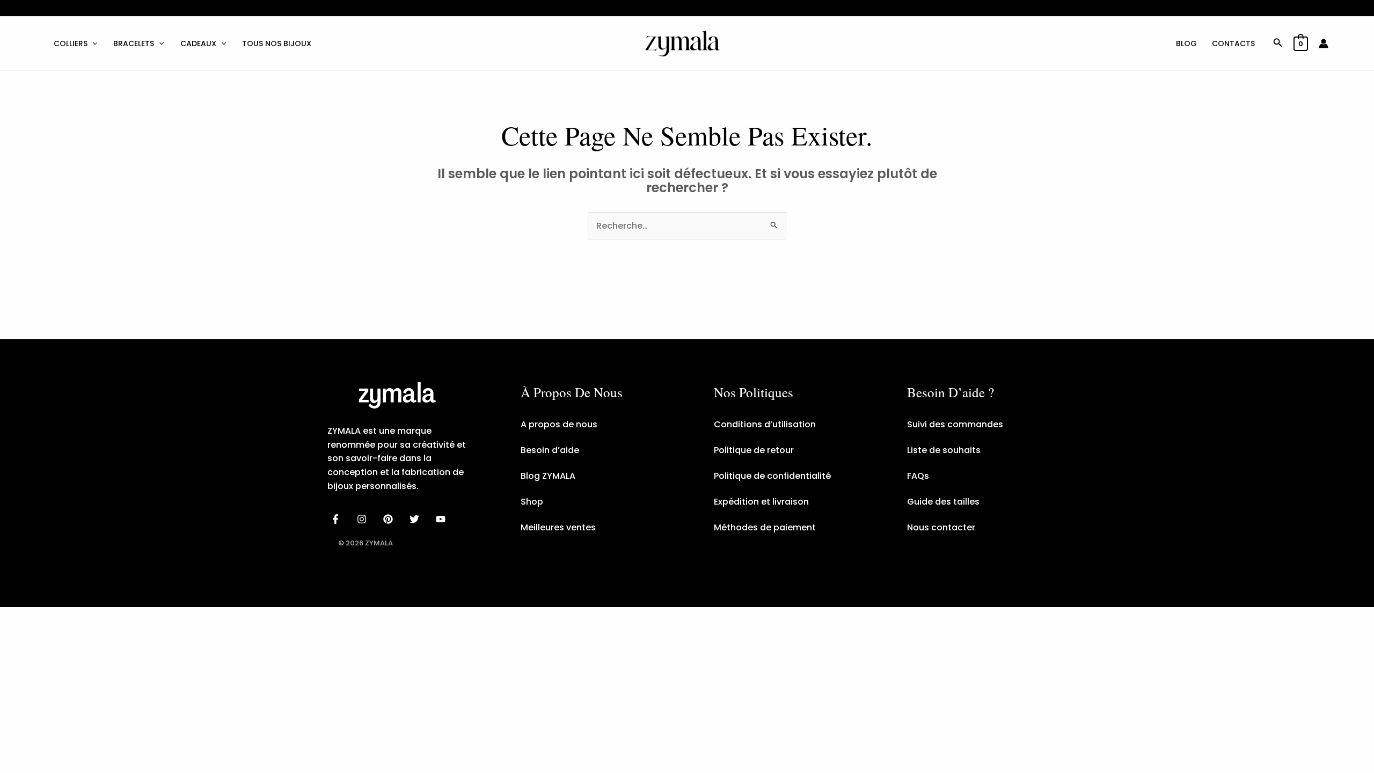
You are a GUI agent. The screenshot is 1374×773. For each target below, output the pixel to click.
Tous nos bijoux (276, 43)
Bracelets (133, 43)
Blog (1186, 43)
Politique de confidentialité (772, 476)
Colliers (70, 43)
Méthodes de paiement (765, 527)
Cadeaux (198, 43)
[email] (442, 519)
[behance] (390, 519)
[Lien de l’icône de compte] (1323, 43)
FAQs (918, 476)
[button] (92, 43)
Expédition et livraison (761, 501)
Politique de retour (754, 450)
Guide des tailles (943, 501)
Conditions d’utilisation (765, 424)
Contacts (1233, 43)
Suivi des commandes (955, 424)
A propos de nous (559, 424)
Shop (532, 501)
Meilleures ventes (558, 527)
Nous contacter (941, 527)
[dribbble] (416, 519)
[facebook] (337, 519)
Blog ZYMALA (548, 476)
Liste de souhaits (944, 450)
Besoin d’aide (550, 450)
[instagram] (364, 519)
